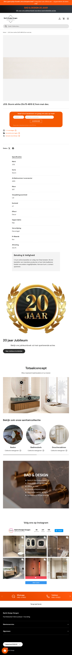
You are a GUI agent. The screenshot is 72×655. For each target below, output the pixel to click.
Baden (13, 447)
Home (4, 32)
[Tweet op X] (9, 148)
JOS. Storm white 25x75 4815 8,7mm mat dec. (20, 32)
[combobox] (36, 26)
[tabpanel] (36, 204)
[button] (64, 19)
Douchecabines (59, 447)
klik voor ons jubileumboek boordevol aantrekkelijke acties (36, 11)
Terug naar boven (36, 604)
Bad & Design (10, 650)
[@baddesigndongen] (11, 530)
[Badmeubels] (36, 435)
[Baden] (13, 435)
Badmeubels (36, 447)
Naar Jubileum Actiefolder (14, 351)
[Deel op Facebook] (13, 148)
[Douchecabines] (59, 435)
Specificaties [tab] (17, 157)
